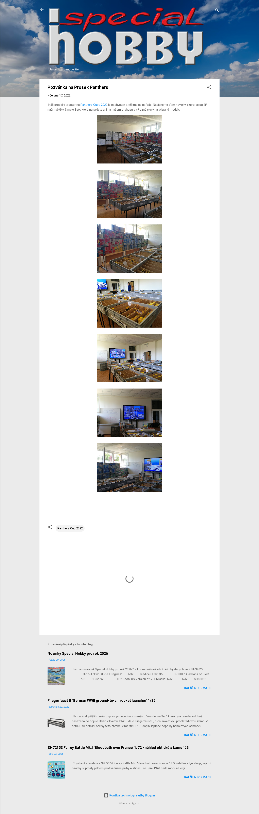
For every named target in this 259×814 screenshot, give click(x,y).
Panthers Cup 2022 (70, 528)
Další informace (197, 688)
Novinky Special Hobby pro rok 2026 (78, 653)
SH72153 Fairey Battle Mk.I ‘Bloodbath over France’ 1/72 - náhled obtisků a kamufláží (118, 747)
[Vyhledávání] (217, 11)
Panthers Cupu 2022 (94, 105)
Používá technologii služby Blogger (132, 795)
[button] (209, 88)
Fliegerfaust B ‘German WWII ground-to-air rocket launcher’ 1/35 (101, 700)
